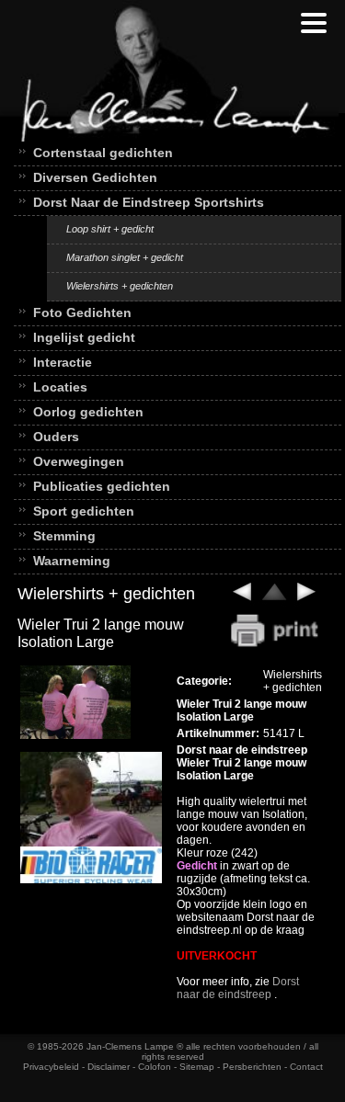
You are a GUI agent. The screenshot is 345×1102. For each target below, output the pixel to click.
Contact (306, 1067)
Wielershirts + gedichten (119, 285)
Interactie (62, 362)
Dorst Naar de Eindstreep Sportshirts (148, 202)
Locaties (60, 387)
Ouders (56, 436)
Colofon (154, 1067)
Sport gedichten (83, 511)
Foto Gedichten (82, 312)
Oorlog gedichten (88, 411)
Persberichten (252, 1067)
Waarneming (71, 560)
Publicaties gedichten (101, 486)
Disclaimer (108, 1067)
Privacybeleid (51, 1067)
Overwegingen (78, 461)
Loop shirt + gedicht (110, 228)
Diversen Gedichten (95, 177)
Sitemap (196, 1067)
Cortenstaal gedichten (103, 152)
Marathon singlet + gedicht (124, 257)
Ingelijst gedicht (84, 337)
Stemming (64, 535)
